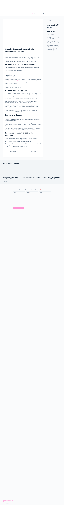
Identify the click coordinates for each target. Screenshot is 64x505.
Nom (15, 192)
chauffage (28, 80)
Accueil (24, 13)
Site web (41, 192)
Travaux (31, 13)
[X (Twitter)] (48, 27)
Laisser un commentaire (18, 207)
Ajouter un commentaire (18, 195)
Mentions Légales (6, 499)
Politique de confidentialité (8, 500)
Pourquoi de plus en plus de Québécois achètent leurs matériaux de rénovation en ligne (54, 43)
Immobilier (39, 13)
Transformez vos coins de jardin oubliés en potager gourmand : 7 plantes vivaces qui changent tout (53, 47)
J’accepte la (21, 205)
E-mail (28, 192)
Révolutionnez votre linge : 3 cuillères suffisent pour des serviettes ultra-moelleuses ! (52, 51)
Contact (4, 501)
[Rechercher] (43, 13)
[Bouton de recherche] (60, 20)
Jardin (35, 13)
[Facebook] (47, 27)
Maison (27, 13)
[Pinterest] (50, 27)
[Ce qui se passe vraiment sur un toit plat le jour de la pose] (32, 171)
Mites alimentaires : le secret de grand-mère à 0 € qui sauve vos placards (53, 39)
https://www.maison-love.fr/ (13, 80)
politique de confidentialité (23, 205)
